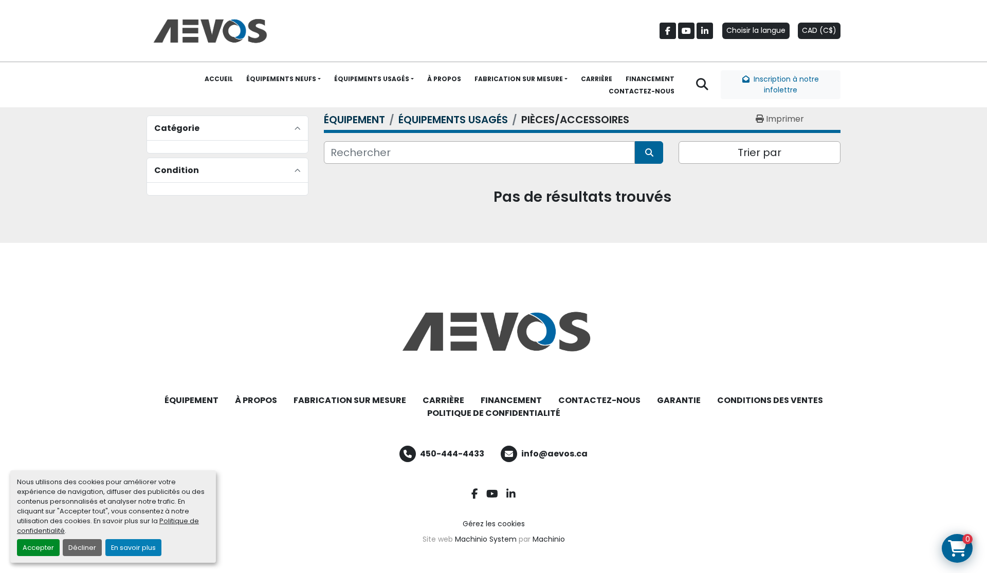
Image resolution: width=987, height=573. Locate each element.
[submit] (649, 152)
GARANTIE (679, 400)
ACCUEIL (219, 78)
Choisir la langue (755, 30)
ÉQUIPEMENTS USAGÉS (371, 78)
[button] (283, 79)
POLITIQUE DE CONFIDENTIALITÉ (493, 413)
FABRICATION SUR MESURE (518, 78)
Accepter (38, 547)
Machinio (549, 539)
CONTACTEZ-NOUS (641, 91)
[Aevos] (493, 331)
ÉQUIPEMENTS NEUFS (281, 78)
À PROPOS (444, 78)
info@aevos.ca (554, 454)
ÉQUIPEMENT (191, 400)
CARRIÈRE (596, 78)
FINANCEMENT (650, 78)
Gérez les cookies (494, 524)
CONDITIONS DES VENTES (770, 400)
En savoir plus (133, 547)
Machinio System (486, 539)
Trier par (759, 152)
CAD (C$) (819, 30)
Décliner (82, 547)
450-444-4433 (452, 454)
